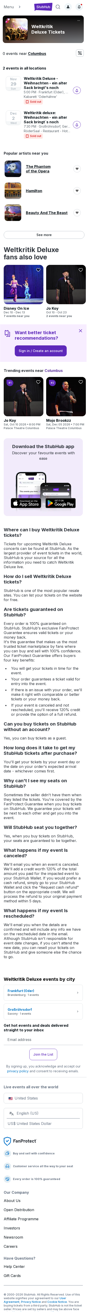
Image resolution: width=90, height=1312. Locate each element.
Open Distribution (19, 1209)
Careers (11, 1246)
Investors (12, 1228)
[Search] (58, 7)
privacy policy (18, 1071)
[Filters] (80, 53)
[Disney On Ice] (23, 291)
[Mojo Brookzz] (66, 403)
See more (44, 235)
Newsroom (13, 1237)
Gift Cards (12, 1275)
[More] (78, 20)
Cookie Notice (57, 1302)
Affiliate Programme (21, 1219)
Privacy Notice (31, 1302)
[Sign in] (68, 7)
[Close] (80, 330)
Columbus (37, 53)
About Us (12, 1200)
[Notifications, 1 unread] (79, 7)
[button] (17, 7)
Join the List (43, 1054)
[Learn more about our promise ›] (20, 1141)
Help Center (14, 1266)
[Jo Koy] (66, 291)
